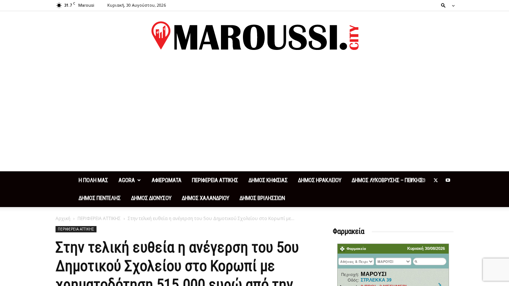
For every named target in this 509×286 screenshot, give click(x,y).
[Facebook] (411, 180)
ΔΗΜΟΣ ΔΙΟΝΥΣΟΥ (151, 198)
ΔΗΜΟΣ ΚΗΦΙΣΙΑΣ (268, 180)
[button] (445, 5)
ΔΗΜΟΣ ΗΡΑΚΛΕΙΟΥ (319, 180)
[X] (435, 180)
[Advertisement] (254, 115)
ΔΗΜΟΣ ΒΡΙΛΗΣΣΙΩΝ (262, 198)
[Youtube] (447, 180)
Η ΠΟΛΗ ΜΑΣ (93, 180)
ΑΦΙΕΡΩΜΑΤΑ (166, 180)
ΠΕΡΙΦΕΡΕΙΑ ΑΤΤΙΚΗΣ (215, 180)
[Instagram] (423, 180)
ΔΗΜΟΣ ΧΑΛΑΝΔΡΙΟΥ (205, 198)
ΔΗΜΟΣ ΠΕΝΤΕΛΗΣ (100, 198)
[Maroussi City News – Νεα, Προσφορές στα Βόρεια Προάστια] (254, 36)
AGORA (126, 180)
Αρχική (63, 218)
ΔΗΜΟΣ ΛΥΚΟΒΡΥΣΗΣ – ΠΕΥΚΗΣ (387, 180)
